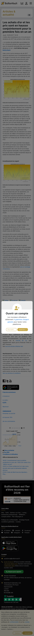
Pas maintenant (12, 329)
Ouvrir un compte (23, 329)
